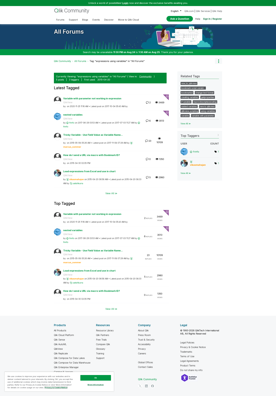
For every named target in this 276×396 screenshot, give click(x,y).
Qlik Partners (102, 335)
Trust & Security (146, 339)
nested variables (73, 114)
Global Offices (145, 362)
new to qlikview (207, 106)
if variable (186, 102)
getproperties (207, 97)
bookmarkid (187, 92)
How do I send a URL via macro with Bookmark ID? (91, 155)
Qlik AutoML (60, 344)
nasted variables (189, 106)
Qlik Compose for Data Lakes (69, 358)
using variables (208, 111)
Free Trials (101, 339)
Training (100, 353)
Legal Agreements (189, 360)
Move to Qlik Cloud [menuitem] (128, 19)
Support (100, 358)
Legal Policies (187, 342)
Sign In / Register (212, 18)
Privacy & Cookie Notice (193, 347)
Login (125, 3)
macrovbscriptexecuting (204, 102)
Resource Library (105, 330)
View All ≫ (111, 193)
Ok (95, 378)
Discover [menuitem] (109, 19)
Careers (142, 353)
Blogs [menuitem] (85, 19)
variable (185, 115)
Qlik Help (217, 11)
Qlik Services (203, 11)
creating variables (189, 97)
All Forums (69, 31)
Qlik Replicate (61, 353)
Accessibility (144, 344)
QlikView (67, 102)
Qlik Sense (59, 339)
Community (145, 76)
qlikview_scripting (189, 111)
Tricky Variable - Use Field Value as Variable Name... (93, 134)
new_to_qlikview (189, 83)
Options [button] (218, 61)
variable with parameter (203, 115)
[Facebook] (152, 386)
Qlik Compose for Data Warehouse (72, 362)
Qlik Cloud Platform (64, 335)
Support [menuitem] (73, 19)
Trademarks (186, 351)
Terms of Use (187, 356)
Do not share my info (191, 370)
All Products (60, 330)
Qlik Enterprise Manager (66, 367)
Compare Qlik (103, 344)
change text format (204, 92)
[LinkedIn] (146, 386)
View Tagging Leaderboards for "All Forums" (200, 134)
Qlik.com (189, 11)
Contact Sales (145, 367)
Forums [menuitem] (60, 19)
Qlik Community (62, 61)
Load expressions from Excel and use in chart (89, 171)
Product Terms (187, 365)
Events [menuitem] (96, 19)
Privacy (142, 348)
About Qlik (143, 330)
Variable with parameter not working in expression (92, 98)
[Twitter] (140, 386)
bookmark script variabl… (193, 88)
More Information (96, 384)
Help (197, 18)
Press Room (144, 335)
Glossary (100, 348)
